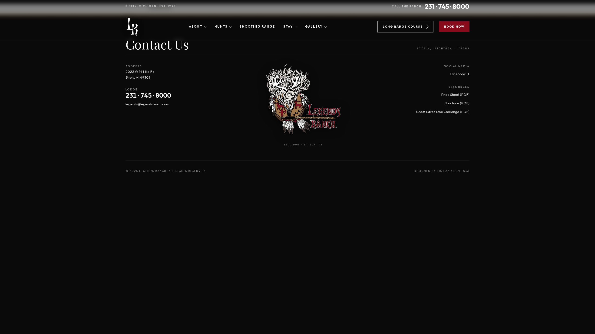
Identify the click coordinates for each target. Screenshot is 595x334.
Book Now (454, 26)
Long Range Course (403, 26)
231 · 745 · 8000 (148, 95)
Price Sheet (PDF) (455, 94)
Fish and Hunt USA (453, 171)
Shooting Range (257, 26)
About (195, 26)
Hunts (221, 26)
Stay (288, 26)
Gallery (314, 26)
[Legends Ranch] (132, 26)
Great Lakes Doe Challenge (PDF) (442, 111)
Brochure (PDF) (456, 103)
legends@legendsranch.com (147, 104)
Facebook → (459, 74)
